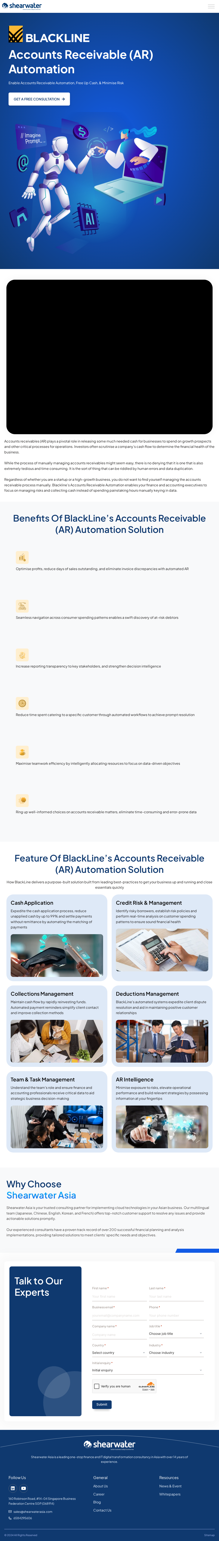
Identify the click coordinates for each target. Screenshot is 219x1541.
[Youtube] (23, 1488)
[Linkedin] (13, 1488)
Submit (101, 1404)
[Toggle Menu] (211, 6)
